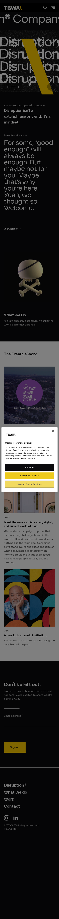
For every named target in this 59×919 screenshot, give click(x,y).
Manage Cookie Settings (30, 484)
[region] (29, 459)
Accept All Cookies (29, 476)
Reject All (29, 467)
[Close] (53, 431)
